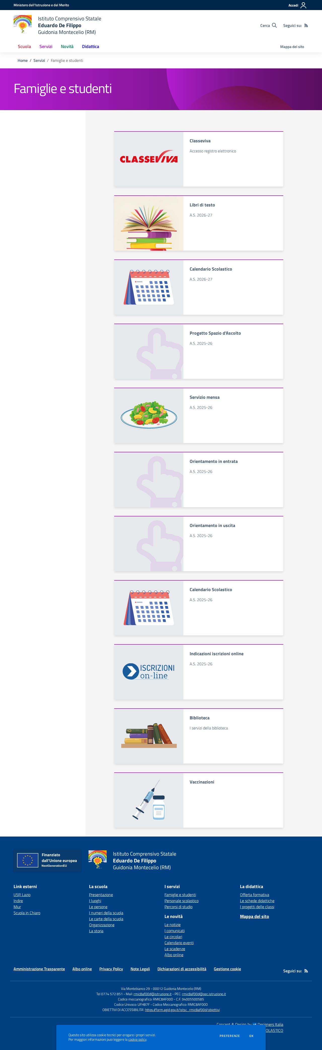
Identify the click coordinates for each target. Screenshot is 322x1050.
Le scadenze (175, 949)
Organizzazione (101, 925)
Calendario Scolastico (211, 269)
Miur (17, 907)
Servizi (39, 60)
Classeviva (200, 140)
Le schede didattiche (257, 901)
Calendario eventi (179, 943)
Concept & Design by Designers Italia (250, 1024)
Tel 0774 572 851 (109, 993)
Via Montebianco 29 (135, 988)
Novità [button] (67, 46)
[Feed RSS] (306, 25)
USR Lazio (22, 895)
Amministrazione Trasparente (39, 969)
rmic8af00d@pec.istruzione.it (204, 993)
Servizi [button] (45, 46)
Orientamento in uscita (212, 525)
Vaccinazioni (202, 781)
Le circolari (173, 937)
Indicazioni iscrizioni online (217, 653)
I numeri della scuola (106, 913)
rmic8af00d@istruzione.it (153, 993)
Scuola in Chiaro (27, 913)
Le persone (98, 907)
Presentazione (101, 895)
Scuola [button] (24, 46)
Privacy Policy (111, 969)
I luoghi (95, 901)
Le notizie (173, 925)
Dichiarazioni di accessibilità (181, 969)
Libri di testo (202, 204)
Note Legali (140, 969)
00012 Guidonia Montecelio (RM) (177, 988)
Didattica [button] (90, 46)
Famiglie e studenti (180, 895)
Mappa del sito (292, 47)
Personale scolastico (181, 901)
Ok (251, 1035)
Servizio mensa (205, 397)
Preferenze (230, 1035)
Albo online (174, 955)
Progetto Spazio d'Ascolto (215, 333)
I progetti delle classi (257, 907)
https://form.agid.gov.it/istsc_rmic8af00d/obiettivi (182, 1009)
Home (23, 60)
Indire (18, 901)
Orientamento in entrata (214, 461)
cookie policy (137, 1039)
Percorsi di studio (178, 907)
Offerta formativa (254, 895)
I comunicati (175, 931)
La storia (96, 931)
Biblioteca (200, 717)
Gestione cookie (227, 969)
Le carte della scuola (106, 919)
